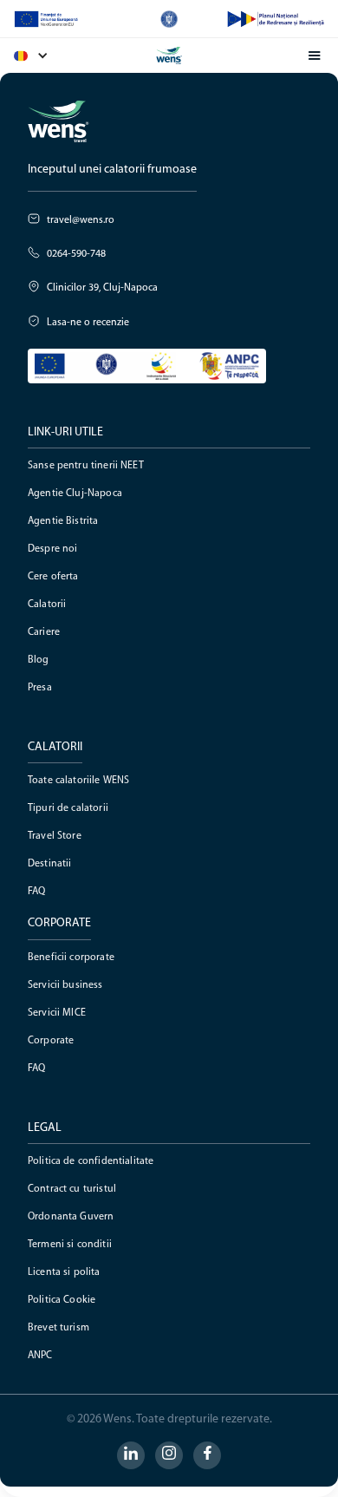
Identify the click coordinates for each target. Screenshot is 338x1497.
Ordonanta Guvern (71, 1217)
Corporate (51, 1041)
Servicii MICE (57, 1013)
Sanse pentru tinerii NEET (86, 466)
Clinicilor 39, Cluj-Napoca (102, 288)
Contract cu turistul (72, 1189)
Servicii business (65, 985)
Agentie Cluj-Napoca (75, 493)
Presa (40, 688)
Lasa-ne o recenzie (88, 322)
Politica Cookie (61, 1300)
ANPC (40, 1355)
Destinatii (50, 864)
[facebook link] (207, 1455)
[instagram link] (169, 1455)
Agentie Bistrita (63, 521)
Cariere (44, 632)
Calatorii (47, 604)
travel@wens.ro (80, 220)
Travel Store (54, 836)
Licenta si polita (64, 1272)
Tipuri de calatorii (68, 808)
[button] (40, 55)
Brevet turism (58, 1328)
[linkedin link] (131, 1455)
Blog (38, 660)
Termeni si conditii (70, 1244)
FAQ (36, 891)
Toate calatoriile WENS (78, 780)
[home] (169, 55)
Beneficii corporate (71, 957)
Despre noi (53, 549)
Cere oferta (53, 577)
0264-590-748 (76, 254)
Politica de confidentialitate (90, 1161)
